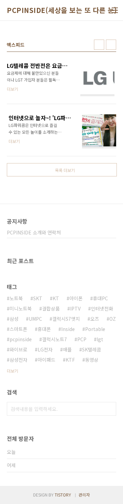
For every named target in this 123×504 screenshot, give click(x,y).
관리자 (84, 495)
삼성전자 (18, 359)
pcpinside (21, 339)
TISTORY (63, 495)
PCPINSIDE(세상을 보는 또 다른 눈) (62, 10)
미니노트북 (21, 308)
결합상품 (51, 308)
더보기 (12, 371)
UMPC (35, 318)
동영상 (91, 359)
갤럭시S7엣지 (66, 318)
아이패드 (46, 359)
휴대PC (100, 298)
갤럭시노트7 (54, 339)
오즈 (94, 318)
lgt (100, 339)
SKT (37, 298)
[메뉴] (115, 10)
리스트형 (111, 45)
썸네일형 (99, 45)
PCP (81, 339)
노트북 (16, 298)
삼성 (14, 318)
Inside (68, 329)
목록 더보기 (65, 170)
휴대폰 (44, 329)
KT (56, 298)
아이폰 (76, 298)
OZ (112, 318)
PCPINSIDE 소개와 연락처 (34, 232)
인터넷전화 (102, 308)
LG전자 (45, 349)
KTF (70, 359)
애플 (67, 349)
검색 (109, 408)
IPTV (75, 308)
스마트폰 (18, 329)
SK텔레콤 (91, 349)
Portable (95, 329)
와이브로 (18, 349)
